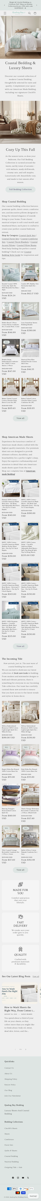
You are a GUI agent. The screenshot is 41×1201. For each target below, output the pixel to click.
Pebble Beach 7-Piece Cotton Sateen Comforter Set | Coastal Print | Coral (10, 324)
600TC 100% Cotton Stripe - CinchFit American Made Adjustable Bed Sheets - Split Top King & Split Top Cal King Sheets (29, 547)
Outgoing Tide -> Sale (13, 1167)
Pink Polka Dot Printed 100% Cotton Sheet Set (29, 770)
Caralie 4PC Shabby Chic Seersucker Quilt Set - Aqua (30, 286)
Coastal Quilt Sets (27, 235)
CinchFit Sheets (11, 1128)
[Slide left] (15, 1049)
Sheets (7, 1134)
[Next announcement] (36, 5)
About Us (8, 1074)
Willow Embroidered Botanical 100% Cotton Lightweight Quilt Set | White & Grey (10, 729)
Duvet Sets (9, 1145)
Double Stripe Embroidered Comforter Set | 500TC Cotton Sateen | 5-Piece (10, 362)
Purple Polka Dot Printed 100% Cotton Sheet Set (10, 770)
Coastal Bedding (11, 1156)
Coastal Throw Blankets (18, 242)
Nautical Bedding (12, 1162)
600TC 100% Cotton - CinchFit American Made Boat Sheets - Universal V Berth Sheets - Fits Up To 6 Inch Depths (11, 587)
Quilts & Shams (11, 1151)
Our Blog (8, 1090)
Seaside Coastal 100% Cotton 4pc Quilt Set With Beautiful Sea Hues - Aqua (11, 287)
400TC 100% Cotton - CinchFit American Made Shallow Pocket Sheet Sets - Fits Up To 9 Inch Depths (29, 587)
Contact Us (9, 1068)
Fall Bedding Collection (20, 189)
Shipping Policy (11, 1079)
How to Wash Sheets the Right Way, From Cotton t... (19, 1009)
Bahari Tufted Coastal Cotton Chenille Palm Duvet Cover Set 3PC (9, 400)
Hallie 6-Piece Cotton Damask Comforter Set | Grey (29, 852)
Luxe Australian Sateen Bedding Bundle (29, 323)
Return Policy (10, 1085)
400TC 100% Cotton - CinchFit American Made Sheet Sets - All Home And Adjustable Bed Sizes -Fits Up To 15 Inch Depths (30, 626)
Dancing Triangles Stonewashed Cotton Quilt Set (9, 810)
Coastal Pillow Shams (26, 245)
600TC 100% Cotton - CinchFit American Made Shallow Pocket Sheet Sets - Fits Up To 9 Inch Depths (10, 546)
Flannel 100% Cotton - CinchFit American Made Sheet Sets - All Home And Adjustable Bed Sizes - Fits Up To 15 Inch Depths (11, 504)
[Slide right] (25, 1049)
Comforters (9, 1139)
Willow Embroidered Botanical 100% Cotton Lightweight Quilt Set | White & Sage (29, 729)
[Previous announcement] (4, 5)
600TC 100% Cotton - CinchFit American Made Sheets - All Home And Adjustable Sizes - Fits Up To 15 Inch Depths (30, 503)
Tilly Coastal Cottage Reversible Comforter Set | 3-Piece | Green (10, 852)
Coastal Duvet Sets (10, 239)
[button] (5, 13)
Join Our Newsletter (13, 1096)
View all (20, 418)
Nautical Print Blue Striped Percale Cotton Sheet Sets (29, 361)
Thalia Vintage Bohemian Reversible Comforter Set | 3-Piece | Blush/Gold (30, 810)
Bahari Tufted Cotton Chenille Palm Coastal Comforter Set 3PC (29, 400)
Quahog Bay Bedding (16, 1197)
